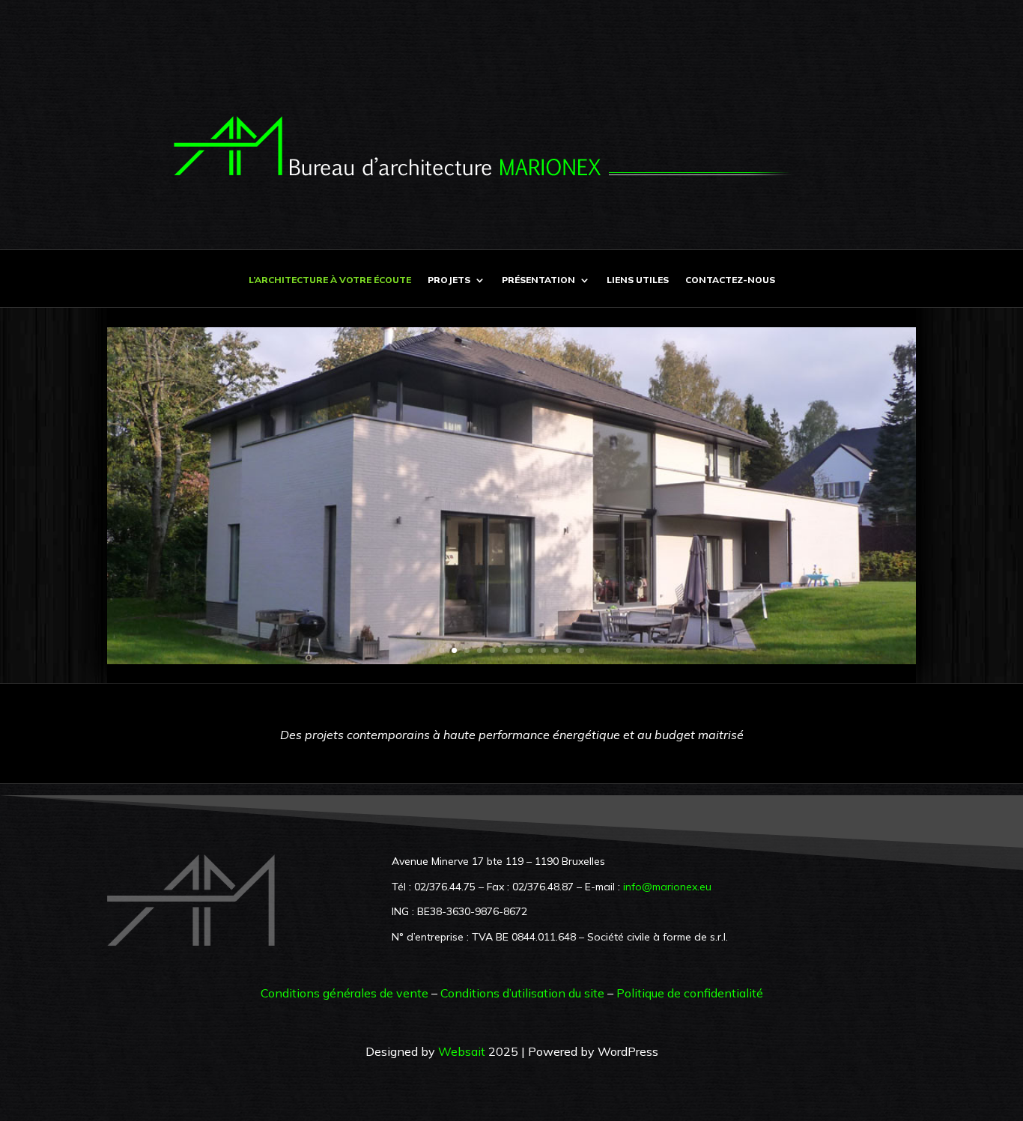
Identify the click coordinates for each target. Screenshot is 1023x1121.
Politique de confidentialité (689, 992)
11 (568, 650)
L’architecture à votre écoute (330, 280)
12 (581, 650)
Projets (449, 280)
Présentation (538, 280)
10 (556, 650)
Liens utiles (638, 280)
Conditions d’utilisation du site (522, 992)
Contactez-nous (730, 280)
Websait (461, 1051)
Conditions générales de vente (344, 992)
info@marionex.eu (667, 886)
